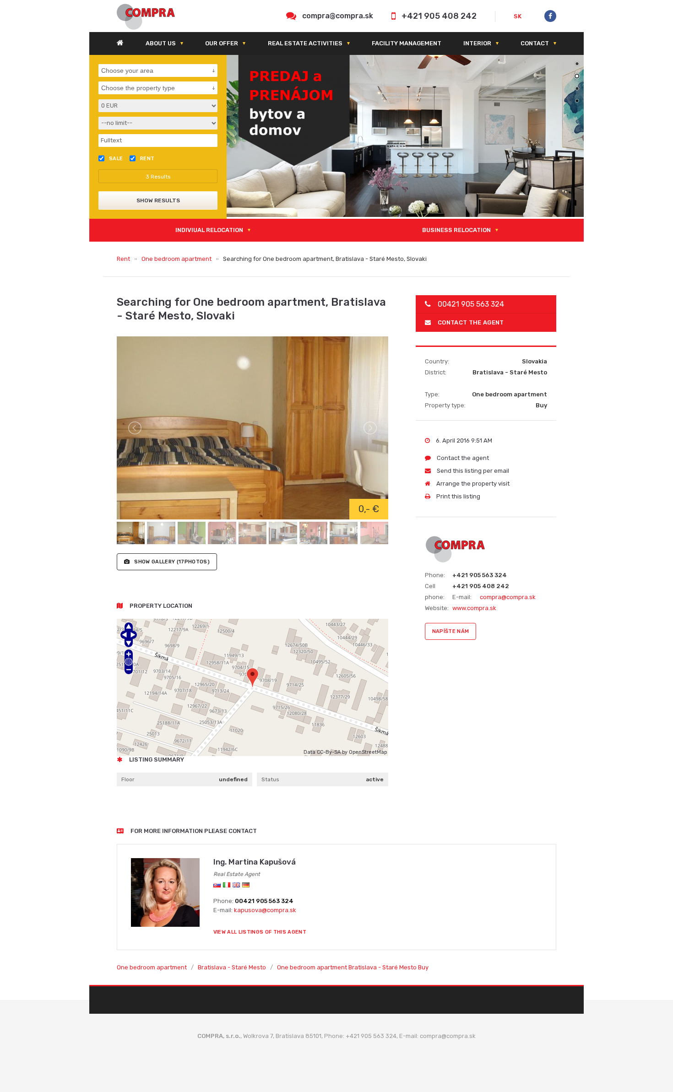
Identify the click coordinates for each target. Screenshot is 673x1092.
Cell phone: (435, 591)
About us (161, 43)
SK (517, 16)
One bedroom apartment (176, 258)
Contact (535, 43)
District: (435, 372)
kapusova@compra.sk (265, 910)
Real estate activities (305, 43)
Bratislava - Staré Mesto (232, 967)
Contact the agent (471, 322)
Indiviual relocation (209, 230)
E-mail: (462, 597)
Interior (477, 43)
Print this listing (457, 496)
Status (270, 779)
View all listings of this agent (259, 932)
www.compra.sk (474, 608)
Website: (437, 608)
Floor (128, 779)
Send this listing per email (472, 470)
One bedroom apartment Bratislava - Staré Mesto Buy (353, 967)
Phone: (435, 575)
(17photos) (172, 562)
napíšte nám (450, 631)
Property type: (445, 405)
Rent (123, 258)
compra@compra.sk (337, 15)
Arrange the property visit (472, 483)
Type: (432, 394)
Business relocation (456, 230)
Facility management (406, 43)
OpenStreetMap (368, 752)
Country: (437, 361)
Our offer (221, 43)
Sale (116, 159)
